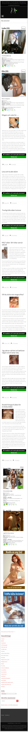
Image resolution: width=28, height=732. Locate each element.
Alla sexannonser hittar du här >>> (8, 631)
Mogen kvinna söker (5, 659)
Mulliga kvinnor (4, 661)
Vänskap (3, 686)
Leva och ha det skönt (10, 172)
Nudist (2, 663)
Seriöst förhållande (5, 667)
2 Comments (14, 203)
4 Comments (13, 164)
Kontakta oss (7, 715)
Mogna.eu (12, 723)
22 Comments (14, 287)
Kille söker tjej (4, 647)
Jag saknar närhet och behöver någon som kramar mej (13, 352)
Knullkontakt (4, 649)
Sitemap (2, 715)
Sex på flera (3, 670)
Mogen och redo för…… (10, 115)
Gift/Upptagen (4, 645)
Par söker (3, 665)
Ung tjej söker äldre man (6, 684)
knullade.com (6, 704)
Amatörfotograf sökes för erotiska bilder (11, 406)
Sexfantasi (3, 676)
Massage (3, 657)
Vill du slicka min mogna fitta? (13, 294)
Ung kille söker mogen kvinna (7, 682)
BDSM (2, 640)
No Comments (14, 235)
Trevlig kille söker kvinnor (12, 210)
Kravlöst (3, 651)
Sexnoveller (3, 680)
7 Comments (16, 460)
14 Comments (15, 343)
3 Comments (14, 397)
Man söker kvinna (4, 655)
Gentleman (3, 643)
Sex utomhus (4, 672)
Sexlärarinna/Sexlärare (5, 678)
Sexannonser (4, 674)
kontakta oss (21, 728)
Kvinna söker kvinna (5, 653)
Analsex (2, 638)
